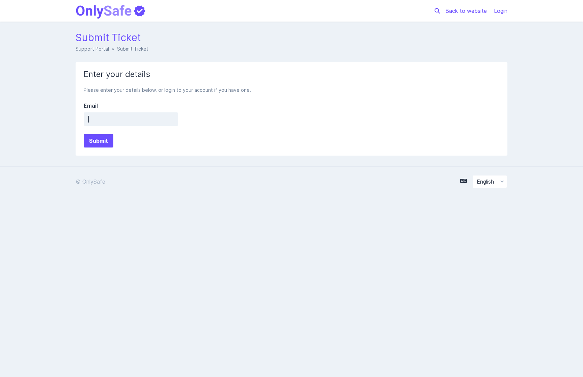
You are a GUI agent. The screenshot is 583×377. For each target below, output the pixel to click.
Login (500, 10)
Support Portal (92, 49)
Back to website (467, 10)
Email (91, 105)
